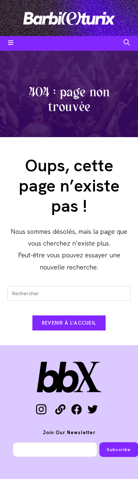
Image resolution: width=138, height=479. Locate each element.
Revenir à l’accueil (69, 323)
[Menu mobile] (11, 43)
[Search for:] (127, 43)
